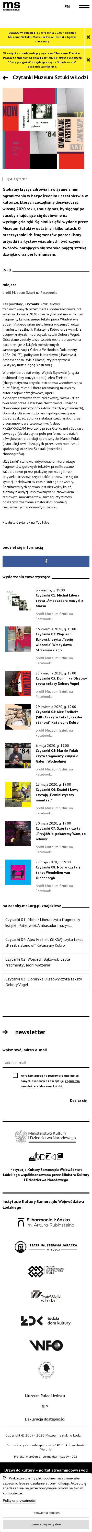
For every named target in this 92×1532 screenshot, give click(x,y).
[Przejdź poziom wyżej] (6, 78)
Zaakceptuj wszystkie (46, 1524)
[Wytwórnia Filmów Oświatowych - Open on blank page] (46, 1346)
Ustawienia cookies (46, 1513)
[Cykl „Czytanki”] (43, 128)
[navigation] (82, 6)
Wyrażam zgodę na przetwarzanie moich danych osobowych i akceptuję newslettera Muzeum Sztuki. (53, 1081)
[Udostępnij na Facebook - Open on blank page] (46, 561)
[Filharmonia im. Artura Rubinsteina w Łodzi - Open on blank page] (46, 1222)
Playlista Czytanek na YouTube (26, 522)
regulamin (72, 1081)
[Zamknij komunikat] (88, 37)
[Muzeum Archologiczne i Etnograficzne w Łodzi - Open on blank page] (46, 1272)
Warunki (46, 1449)
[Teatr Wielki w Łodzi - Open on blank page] (46, 1296)
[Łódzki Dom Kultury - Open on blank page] (46, 1321)
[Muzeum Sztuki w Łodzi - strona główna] (12, 6)
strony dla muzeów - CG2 (60, 1456)
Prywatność (76, 1445)
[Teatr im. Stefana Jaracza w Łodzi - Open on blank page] (46, 1247)
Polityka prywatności (19, 1501)
